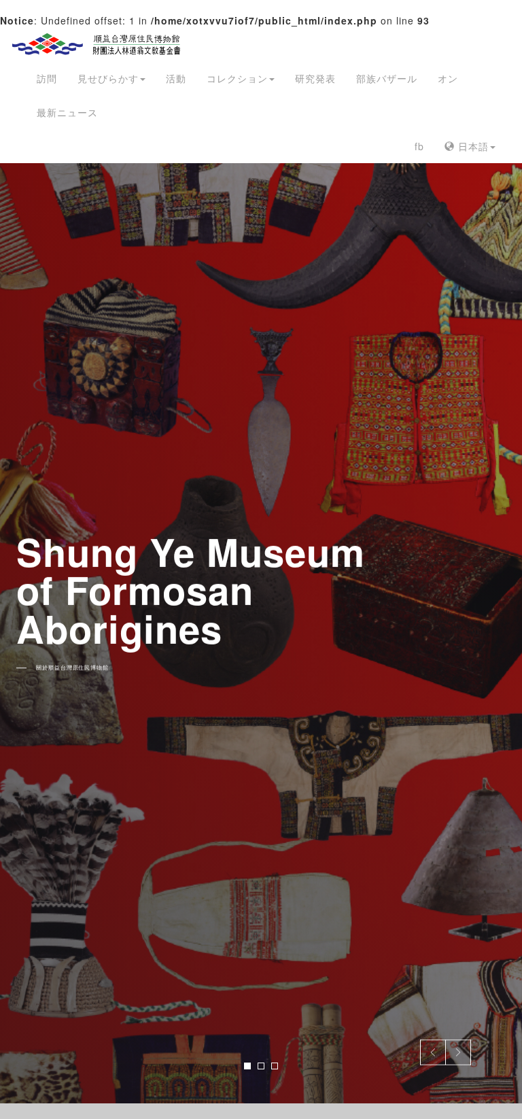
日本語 (472, 146)
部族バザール (386, 78)
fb (419, 146)
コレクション (237, 78)
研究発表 (315, 78)
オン (448, 78)
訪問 (47, 78)
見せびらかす (108, 78)
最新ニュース (67, 112)
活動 (176, 78)
